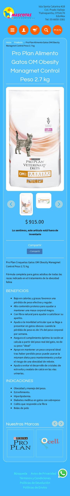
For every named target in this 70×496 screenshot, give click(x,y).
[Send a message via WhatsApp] (62, 473)
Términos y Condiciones (35, 478)
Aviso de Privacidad (43, 473)
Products (18, 42)
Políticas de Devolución (35, 483)
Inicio (8, 42)
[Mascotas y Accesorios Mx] (19, 13)
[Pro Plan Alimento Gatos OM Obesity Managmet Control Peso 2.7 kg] (26, 204)
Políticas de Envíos (35, 487)
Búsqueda (20, 473)
